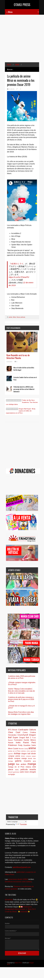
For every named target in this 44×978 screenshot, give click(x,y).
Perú (34, 742)
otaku (17, 769)
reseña (32, 769)
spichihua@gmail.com (22, 867)
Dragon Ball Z (25, 737)
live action (21, 764)
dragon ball (25, 753)
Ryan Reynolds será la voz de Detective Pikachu (18, 357)
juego (11, 763)
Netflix (18, 743)
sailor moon (24, 772)
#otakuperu (27, 907)
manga (32, 763)
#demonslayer (19, 909)
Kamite (26, 740)
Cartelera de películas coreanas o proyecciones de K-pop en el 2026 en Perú (21, 699)
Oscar (18, 317)
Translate (23, 824)
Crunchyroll (23, 735)
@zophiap (9, 899)
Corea (25, 732)
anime (17, 64)
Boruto (14, 730)
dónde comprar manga (17, 758)
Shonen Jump (23, 748)
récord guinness (13, 772)
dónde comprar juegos (28, 756)
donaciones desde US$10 (18, 879)
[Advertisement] (22, 40)
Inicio (9, 64)
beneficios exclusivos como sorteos (18, 882)
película (23, 317)
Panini (26, 742)
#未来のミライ (17, 264)
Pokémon (12, 745)
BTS (10, 730)
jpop (34, 761)
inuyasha (27, 761)
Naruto (10, 743)
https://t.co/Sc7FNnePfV (19, 277)
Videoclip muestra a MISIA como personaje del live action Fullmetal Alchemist (23, 389)
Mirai (14, 317)
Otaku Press (22, 4)
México (33, 740)
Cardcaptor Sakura (27, 729)
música (28, 767)
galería (18, 761)
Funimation (18, 740)
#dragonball (9, 909)
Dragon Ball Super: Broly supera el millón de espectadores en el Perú (20, 411)
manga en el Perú (16, 767)
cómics (23, 751)
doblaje (17, 753)
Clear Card (14, 732)
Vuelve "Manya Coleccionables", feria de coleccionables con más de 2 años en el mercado (21, 691)
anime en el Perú (14, 751)
